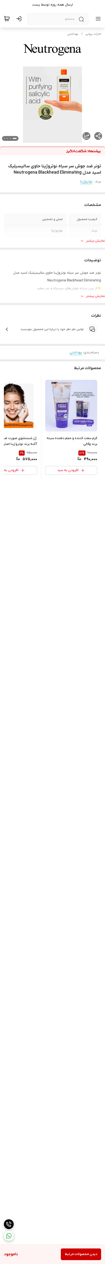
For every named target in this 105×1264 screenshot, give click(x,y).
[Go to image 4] (4, 138)
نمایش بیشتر (95, 240)
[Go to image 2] (10, 138)
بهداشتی (72, 34)
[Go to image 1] (15, 138)
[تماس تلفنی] (9, 1224)
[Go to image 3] (7, 138)
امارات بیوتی (93, 34)
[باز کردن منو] (97, 19)
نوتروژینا (86, 181)
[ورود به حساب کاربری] (20, 19)
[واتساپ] (9, 1236)
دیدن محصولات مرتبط (81, 1254)
